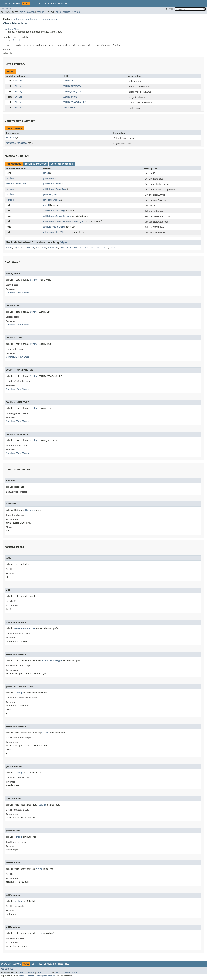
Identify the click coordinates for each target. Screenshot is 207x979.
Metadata (11, 137)
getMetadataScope (52, 183)
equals (18, 247)
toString (88, 247)
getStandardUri (51, 200)
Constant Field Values (17, 292)
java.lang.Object (11, 29)
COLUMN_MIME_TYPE (72, 91)
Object (16, 40)
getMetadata (49, 178)
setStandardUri (51, 232)
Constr (31, 12)
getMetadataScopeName (55, 189)
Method (40, 12)
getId (46, 173)
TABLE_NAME (69, 107)
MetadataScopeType (16, 183)
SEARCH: (170, 9)
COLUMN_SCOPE (70, 97)
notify (64, 247)
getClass (41, 247)
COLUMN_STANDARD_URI (74, 102)
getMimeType (49, 194)
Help (67, 3)
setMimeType (49, 227)
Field (22, 12)
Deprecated (50, 3)
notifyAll (75, 247)
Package (16, 3)
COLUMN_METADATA (72, 86)
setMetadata (49, 210)
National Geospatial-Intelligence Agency (36, 976)
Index (60, 3)
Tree (39, 3)
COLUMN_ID (68, 80)
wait (98, 247)
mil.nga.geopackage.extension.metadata (35, 19)
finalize (29, 247)
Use (34, 3)
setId (46, 205)
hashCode (53, 247)
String (18, 80)
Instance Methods (36, 164)
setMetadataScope (52, 216)
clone (9, 247)
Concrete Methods (62, 164)
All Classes (7, 8)
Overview (6, 3)
